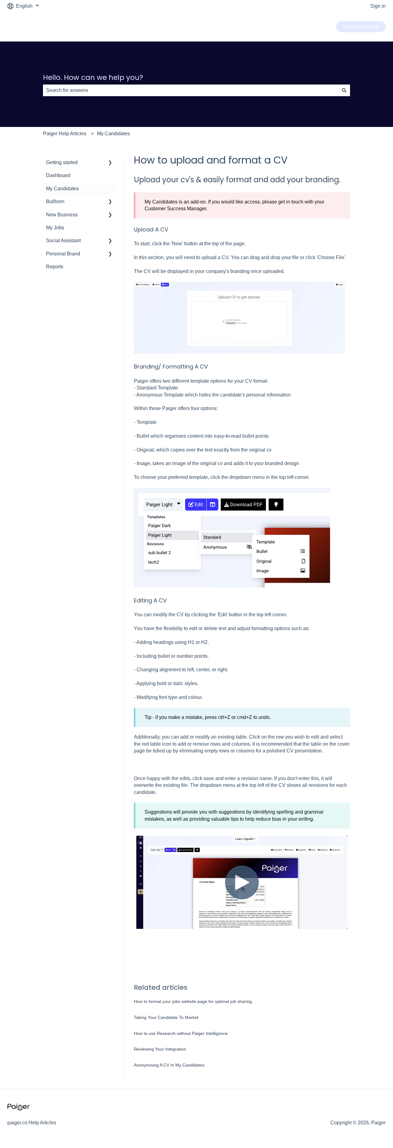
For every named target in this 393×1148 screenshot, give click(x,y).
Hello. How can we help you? (93, 77)
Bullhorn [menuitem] (55, 201)
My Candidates (113, 133)
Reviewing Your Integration (160, 1049)
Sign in (378, 6)
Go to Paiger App (360, 26)
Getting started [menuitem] (62, 162)
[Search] (344, 90)
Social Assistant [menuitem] (63, 240)
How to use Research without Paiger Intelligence (181, 1033)
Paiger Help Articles (64, 133)
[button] (110, 163)
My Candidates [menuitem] (62, 188)
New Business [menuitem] (62, 214)
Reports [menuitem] (54, 266)
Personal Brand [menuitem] (63, 253)
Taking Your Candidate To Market (166, 1017)
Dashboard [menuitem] (58, 175)
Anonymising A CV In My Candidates (169, 1065)
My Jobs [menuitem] (55, 227)
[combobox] (190, 90)
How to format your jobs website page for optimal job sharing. (193, 1001)
